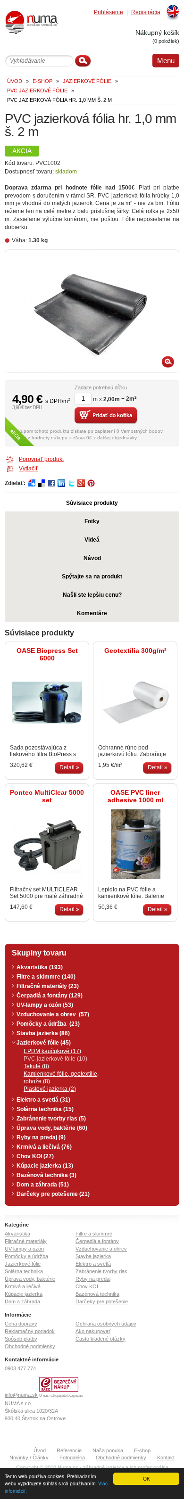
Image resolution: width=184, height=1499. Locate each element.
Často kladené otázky (100, 1339)
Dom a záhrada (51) (43, 1184)
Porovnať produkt (41, 459)
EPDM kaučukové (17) (52, 1051)
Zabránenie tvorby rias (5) (51, 1118)
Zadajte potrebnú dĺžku (101, 387)
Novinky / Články (29, 1457)
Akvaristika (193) (40, 967)
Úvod (39, 1450)
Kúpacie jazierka (23, 1294)
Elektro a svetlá (93, 1264)
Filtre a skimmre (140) (46, 976)
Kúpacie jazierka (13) (45, 1165)
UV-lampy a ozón (24, 1249)
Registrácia (145, 12)
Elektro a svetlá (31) (43, 1099)
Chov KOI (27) (35, 1156)
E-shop (142, 1450)
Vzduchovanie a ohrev (101, 1249)
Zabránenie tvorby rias (101, 1271)
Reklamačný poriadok (30, 1331)
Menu (166, 61)
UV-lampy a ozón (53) (45, 1005)
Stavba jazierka (93, 1256)
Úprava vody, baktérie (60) (52, 1128)
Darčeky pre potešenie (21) (53, 1194)
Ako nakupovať (92, 1331)
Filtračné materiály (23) (48, 986)
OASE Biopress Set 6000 (47, 654)
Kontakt (166, 1457)
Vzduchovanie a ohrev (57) (53, 1014)
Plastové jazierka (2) (50, 1089)
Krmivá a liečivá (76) (44, 1147)
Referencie (69, 1450)
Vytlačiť (28, 468)
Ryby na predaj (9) (41, 1137)
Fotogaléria (72, 1457)
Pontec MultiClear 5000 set (47, 796)
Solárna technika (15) (45, 1109)
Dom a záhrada (22, 1301)
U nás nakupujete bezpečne (61, 1395)
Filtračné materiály (26, 1241)
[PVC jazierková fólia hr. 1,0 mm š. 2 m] (92, 311)
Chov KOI (86, 1286)
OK (146, 1478)
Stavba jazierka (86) (43, 1033)
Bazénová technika (97, 1294)
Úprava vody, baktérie (30, 1279)
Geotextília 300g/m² (135, 650)
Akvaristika (17, 1233)
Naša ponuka (107, 1450)
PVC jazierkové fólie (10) (55, 1058)
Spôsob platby (21, 1339)
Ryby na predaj (92, 1279)
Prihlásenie (108, 12)
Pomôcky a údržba (26, 1256)
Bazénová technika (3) (46, 1175)
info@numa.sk (21, 1395)
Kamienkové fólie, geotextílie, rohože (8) (61, 1078)
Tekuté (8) (36, 1066)
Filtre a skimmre (93, 1233)
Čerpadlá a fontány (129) (50, 995)
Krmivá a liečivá (23, 1286)
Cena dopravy (21, 1323)
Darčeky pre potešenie (101, 1301)
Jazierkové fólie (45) (44, 1042)
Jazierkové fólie (23, 1264)
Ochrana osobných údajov (105, 1323)
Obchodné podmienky (30, 1346)
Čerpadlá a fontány (97, 1241)
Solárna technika (24, 1271)
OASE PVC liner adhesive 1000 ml (135, 796)
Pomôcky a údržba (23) (48, 1024)
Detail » (69, 767)
